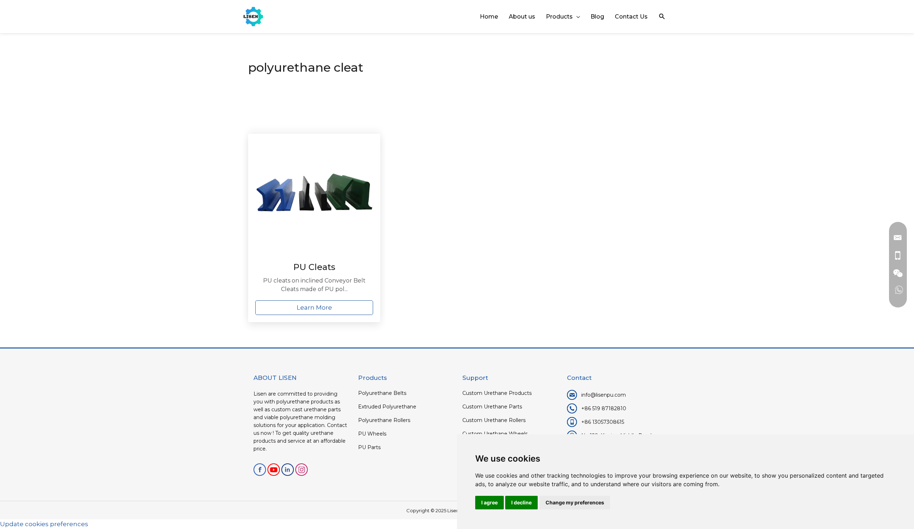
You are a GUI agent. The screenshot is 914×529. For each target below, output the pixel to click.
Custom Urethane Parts (492, 406)
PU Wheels (372, 434)
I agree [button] (489, 502)
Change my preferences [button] (575, 502)
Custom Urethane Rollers (494, 420)
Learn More (314, 307)
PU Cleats (314, 267)
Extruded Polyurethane (387, 406)
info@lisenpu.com (603, 395)
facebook (259, 469)
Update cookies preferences (44, 524)
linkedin (287, 469)
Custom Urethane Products (497, 393)
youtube (273, 469)
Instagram (301, 469)
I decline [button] (521, 502)
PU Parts (369, 447)
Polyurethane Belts (382, 393)
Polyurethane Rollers (384, 420)
